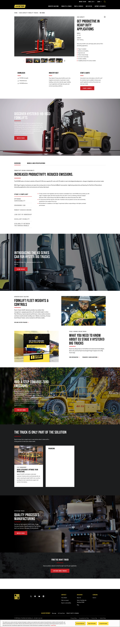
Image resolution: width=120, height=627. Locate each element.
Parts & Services (78, 6)
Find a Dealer (64, 597)
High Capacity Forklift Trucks (28, 13)
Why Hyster (89, 6)
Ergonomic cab (19, 205)
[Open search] (105, 2)
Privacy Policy (74, 618)
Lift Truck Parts (61, 613)
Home (15, 13)
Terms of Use (94, 618)
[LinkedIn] (43, 596)
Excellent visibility (22, 219)
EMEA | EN (91, 1)
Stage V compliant (21, 194)
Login (98, 1)
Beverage (54, 613)
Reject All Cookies (92, 623)
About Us (79, 597)
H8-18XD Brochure (24, 83)
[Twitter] (31, 596)
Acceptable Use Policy (84, 618)
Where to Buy (82, 1)
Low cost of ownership (23, 214)
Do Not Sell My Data (80, 623)
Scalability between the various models (22, 225)
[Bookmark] (105, 17)
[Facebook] (35, 596)
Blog (78, 604)
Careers (94, 597)
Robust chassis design (22, 210)
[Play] (115, 151)
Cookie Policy (103, 618)
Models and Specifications (36, 163)
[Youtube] (39, 596)
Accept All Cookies (103, 623)
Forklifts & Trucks (66, 6)
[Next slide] (64, 60)
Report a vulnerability (66, 603)
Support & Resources (100, 6)
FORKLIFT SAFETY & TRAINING (72, 613)
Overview (17, 163)
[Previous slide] (24, 60)
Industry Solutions (53, 6)
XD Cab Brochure (23, 80)
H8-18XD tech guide (24, 78)
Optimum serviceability (19, 200)
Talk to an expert (65, 600)
